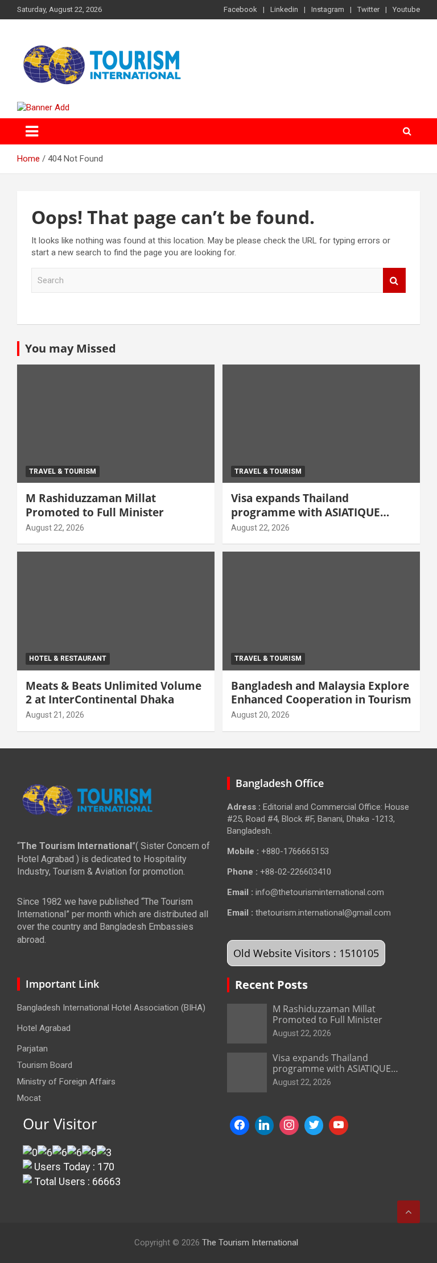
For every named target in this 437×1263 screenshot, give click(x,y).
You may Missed (70, 348)
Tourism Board (44, 1065)
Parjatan (32, 1048)
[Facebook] (239, 1125)
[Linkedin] (264, 1125)
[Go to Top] (408, 1211)
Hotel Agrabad (44, 1028)
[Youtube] (338, 1125)
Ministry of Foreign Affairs (66, 1081)
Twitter (368, 9)
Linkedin (284, 9)
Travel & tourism (62, 471)
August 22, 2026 (55, 527)
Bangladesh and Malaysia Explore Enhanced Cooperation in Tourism (321, 692)
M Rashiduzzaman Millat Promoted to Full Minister (95, 505)
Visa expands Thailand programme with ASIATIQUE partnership (305, 512)
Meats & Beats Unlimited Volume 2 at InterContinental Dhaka (113, 692)
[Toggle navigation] (32, 131)
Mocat (29, 1098)
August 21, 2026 (55, 714)
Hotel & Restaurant (67, 658)
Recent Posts (271, 984)
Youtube (406, 9)
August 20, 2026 (260, 714)
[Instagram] (289, 1125)
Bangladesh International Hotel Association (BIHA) (111, 1008)
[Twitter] (314, 1125)
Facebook (240, 9)
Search (394, 280)
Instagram (327, 9)
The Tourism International (250, 1242)
